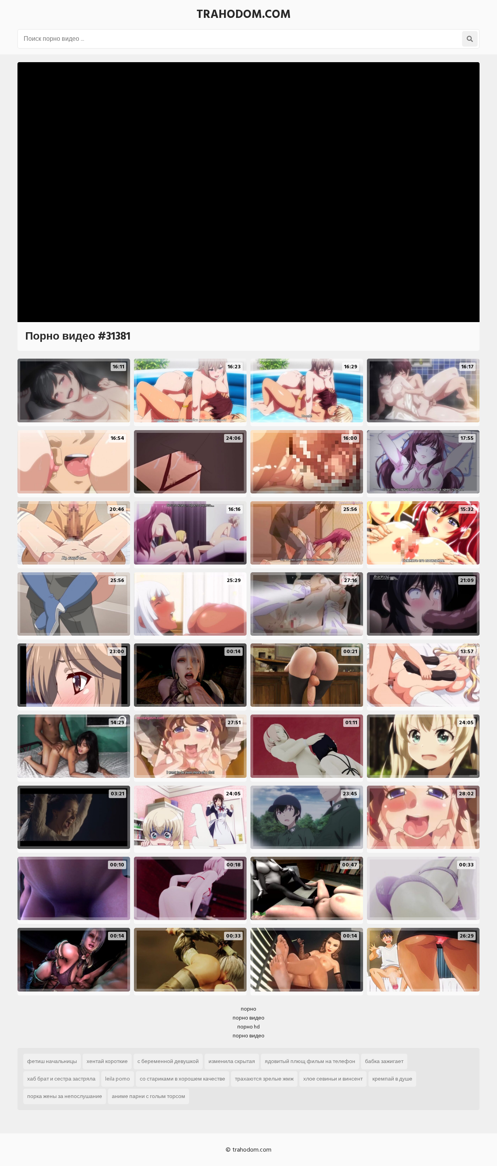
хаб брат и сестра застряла (61, 1078)
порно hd (248, 1026)
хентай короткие (107, 1061)
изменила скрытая (232, 1061)
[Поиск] (470, 39)
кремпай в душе (392, 1078)
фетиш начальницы (52, 1061)
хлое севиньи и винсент (333, 1078)
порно (248, 1008)
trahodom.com (243, 14)
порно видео (248, 1017)
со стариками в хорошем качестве (182, 1078)
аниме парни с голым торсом (148, 1096)
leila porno (117, 1078)
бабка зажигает (384, 1061)
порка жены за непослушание (64, 1096)
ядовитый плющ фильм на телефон (310, 1061)
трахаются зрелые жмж (264, 1078)
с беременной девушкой (168, 1061)
